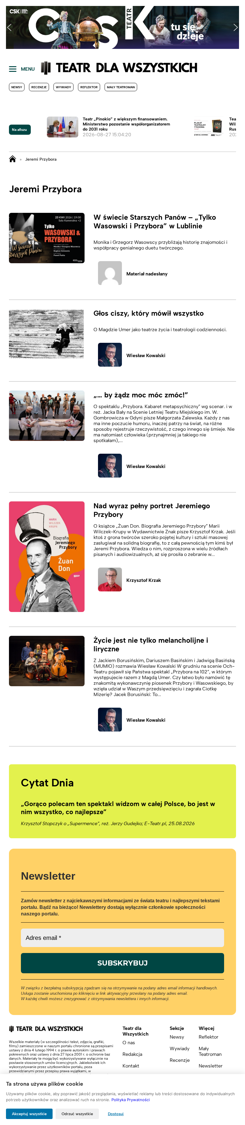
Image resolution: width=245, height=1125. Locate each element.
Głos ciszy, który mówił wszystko (149, 313)
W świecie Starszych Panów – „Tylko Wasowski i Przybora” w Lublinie (155, 221)
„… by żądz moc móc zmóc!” (141, 395)
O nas (128, 1042)
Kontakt (130, 1066)
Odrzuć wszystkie (77, 1114)
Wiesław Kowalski (146, 355)
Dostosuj (116, 1114)
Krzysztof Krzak (143, 580)
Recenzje (39, 87)
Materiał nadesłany (147, 274)
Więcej (206, 1028)
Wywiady (63, 87)
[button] (9, 27)
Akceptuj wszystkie (29, 1114)
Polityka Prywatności (130, 1099)
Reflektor (89, 87)
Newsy (16, 87)
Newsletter (211, 1066)
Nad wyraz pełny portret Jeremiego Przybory (152, 510)
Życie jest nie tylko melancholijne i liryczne (151, 644)
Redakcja (132, 1054)
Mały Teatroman (121, 87)
